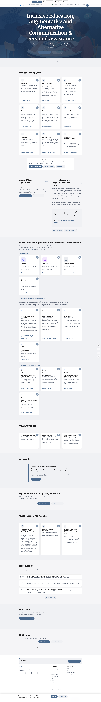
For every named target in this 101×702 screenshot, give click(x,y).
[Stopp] (43, 1)
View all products (24, 292)
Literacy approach (46, 388)
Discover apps (45, 272)
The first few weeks (49, 166)
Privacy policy (39, 620)
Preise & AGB (69, 674)
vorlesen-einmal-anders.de (67, 224)
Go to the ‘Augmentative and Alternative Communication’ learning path (27, 337)
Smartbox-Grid (53, 680)
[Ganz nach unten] (98, 356)
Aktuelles (52, 670)
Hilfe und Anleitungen (54, 669)
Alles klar (54, 696)
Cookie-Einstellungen (71, 677)
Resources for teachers (47, 126)
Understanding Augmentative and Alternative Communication (28, 387)
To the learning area (25, 359)
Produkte (52, 684)
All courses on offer (68, 338)
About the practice (57, 230)
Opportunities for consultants (70, 152)
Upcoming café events (70, 230)
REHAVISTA (30, 249)
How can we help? (57, 52)
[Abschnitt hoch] (98, 348)
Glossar (51, 685)
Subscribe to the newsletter (27, 618)
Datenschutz (20, 699)
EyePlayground (53, 682)
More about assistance (68, 388)
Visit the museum (58, 503)
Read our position (36, 479)
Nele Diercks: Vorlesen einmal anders (57, 689)
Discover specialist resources (70, 100)
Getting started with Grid (35, 166)
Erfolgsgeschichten (54, 674)
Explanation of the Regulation (27, 152)
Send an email (44, 641)
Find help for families (25, 100)
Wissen (51, 678)
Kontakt (68, 668)
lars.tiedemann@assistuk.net (35, 645)
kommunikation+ (53, 672)
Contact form (57, 641)
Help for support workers (26, 126)
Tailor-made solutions (68, 272)
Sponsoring (52, 687)
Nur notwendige (63, 696)
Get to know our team (25, 195)
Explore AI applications (26, 412)
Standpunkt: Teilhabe (54, 676)
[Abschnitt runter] (98, 353)
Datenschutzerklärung (71, 672)
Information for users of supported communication (49, 99)
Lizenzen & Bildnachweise (72, 676)
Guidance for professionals (48, 152)
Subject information (38, 195)
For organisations (67, 126)
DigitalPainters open (44, 503)
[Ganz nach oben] (98, 345)
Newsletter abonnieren (74, 661)
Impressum (69, 670)
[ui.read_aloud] (37, 80)
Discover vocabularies (25, 272)
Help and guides (60, 166)
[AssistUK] (22, 5)
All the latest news (50, 597)
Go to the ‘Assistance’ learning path (49, 338)
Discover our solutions (44, 52)
